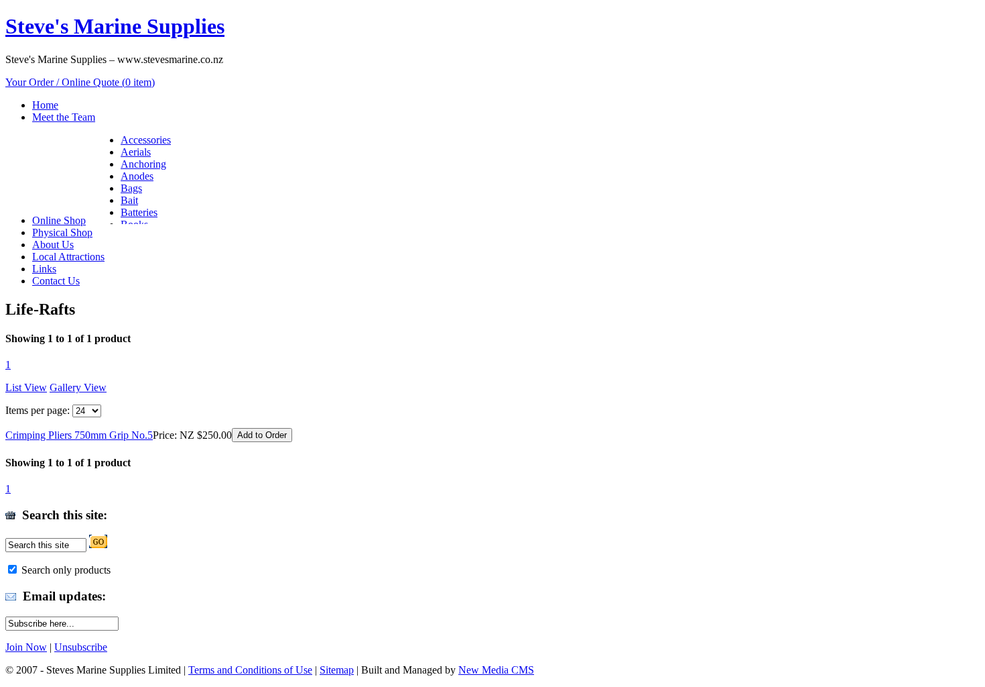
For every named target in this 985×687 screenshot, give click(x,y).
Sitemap (337, 670)
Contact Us (56, 280)
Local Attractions (68, 256)
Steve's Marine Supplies (114, 26)
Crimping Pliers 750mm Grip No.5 (79, 435)
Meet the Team (63, 117)
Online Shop (59, 220)
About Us (53, 244)
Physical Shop (62, 232)
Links (44, 268)
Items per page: (37, 410)
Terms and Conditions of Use (250, 670)
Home (45, 105)
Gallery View (78, 387)
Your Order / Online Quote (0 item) (80, 82)
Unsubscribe (80, 647)
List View (26, 387)
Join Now (26, 647)
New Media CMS (496, 670)
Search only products (66, 570)
